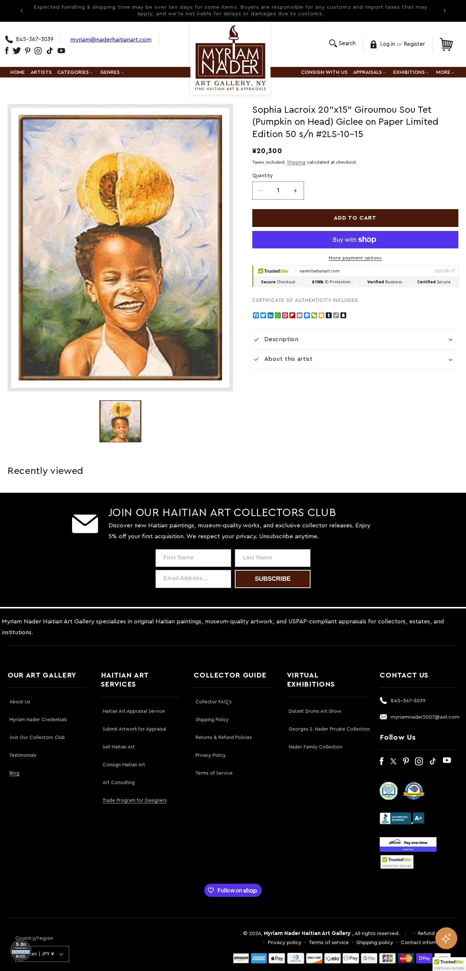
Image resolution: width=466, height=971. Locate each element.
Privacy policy (284, 942)
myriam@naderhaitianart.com (110, 39)
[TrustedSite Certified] (397, 862)
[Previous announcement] (21, 10)
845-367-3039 (35, 39)
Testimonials (22, 755)
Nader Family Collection (315, 746)
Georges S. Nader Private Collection (329, 729)
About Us (19, 701)
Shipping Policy (212, 719)
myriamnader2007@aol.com (425, 717)
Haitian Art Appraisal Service (134, 711)
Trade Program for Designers (135, 800)
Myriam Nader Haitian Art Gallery (307, 933)
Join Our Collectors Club (37, 737)
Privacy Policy (211, 755)
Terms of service (329, 942)
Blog (14, 773)
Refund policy (434, 933)
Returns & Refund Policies (224, 737)
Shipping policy (374, 942)
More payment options (355, 258)
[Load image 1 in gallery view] (120, 421)
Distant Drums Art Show (315, 711)
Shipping (296, 162)
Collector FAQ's (214, 701)
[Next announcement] (445, 10)
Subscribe (273, 578)
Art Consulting (119, 782)
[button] (342, 43)
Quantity (262, 175)
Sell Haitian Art (119, 746)
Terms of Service (214, 773)
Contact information (426, 942)
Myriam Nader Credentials (38, 719)
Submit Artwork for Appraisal (134, 729)
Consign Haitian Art (124, 764)
